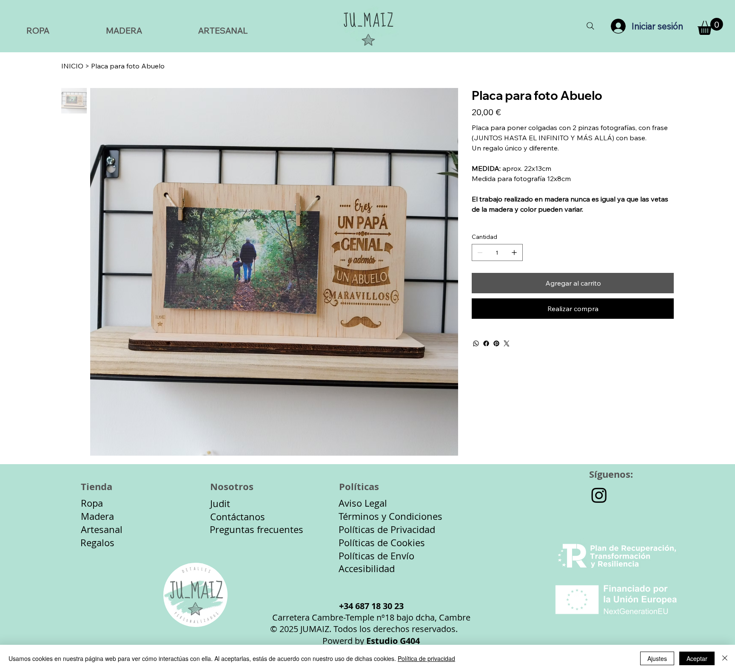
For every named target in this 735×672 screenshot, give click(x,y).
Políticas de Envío (376, 556)
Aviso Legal (363, 503)
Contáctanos (237, 516)
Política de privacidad (426, 658)
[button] (710, 26)
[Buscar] (590, 26)
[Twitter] (506, 343)
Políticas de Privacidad (387, 529)
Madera (97, 516)
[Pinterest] (496, 343)
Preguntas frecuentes (256, 529)
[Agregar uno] (514, 252)
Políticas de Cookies (382, 542)
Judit (220, 503)
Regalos (97, 542)
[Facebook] (486, 343)
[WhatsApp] (476, 343)
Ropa (92, 503)
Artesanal (101, 529)
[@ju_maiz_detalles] (599, 495)
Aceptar (697, 658)
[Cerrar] (725, 658)
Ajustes (657, 658)
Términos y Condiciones (390, 516)
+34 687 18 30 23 (371, 606)
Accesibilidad (367, 568)
